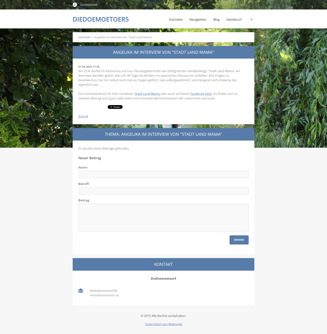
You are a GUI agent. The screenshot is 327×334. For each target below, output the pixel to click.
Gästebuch (234, 19)
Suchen (75, 4)
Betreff (83, 184)
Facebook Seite (201, 94)
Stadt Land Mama (147, 94)
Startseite (176, 19)
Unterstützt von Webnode (163, 324)
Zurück (83, 116)
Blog (216, 19)
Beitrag (83, 200)
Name (82, 167)
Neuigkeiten (197, 19)
